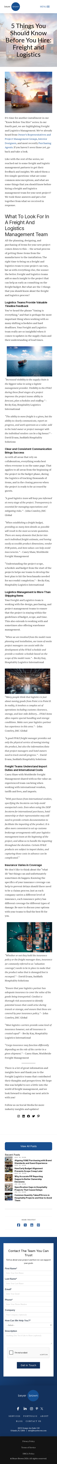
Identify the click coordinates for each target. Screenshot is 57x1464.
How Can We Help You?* (18, 1320)
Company (10, 1310)
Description (11, 1331)
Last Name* (11, 1279)
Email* (8, 1289)
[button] (46, 7)
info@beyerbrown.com (37, 1430)
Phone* (9, 1300)
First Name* (11, 1268)
